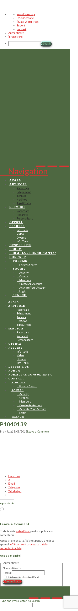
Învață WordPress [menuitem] (27, 21)
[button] (24, 171)
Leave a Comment (38, 431)
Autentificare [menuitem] (16, 33)
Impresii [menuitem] (21, 29)
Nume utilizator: (13, 568)
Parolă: (7, 572)
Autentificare (12, 581)
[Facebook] (41, 160)
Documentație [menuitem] (25, 18)
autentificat (23, 531)
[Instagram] (64, 160)
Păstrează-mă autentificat (23, 577)
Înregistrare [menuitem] (15, 36)
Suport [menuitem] (21, 25)
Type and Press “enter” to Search (20, 600)
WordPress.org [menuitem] (26, 14)
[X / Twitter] (52, 160)
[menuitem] (43, 43)
